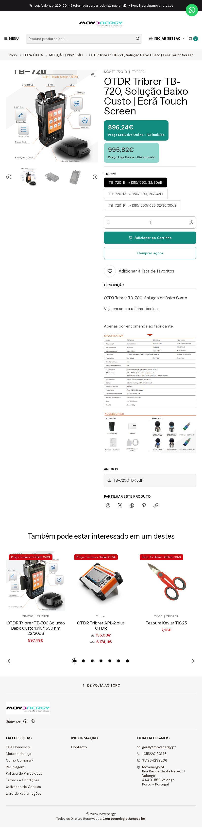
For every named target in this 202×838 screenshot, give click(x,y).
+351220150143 (154, 753)
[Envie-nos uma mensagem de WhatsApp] (192, 10)
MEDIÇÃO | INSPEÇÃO (66, 55)
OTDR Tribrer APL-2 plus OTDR (101, 625)
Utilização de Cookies (23, 786)
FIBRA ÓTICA (33, 55)
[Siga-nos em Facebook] (25, 721)
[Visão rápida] (53, 581)
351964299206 (154, 760)
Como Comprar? (20, 760)
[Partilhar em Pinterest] (144, 505)
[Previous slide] (9, 177)
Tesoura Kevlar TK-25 (166, 622)
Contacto (79, 747)
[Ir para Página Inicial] (101, 23)
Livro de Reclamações (23, 793)
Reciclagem (15, 767)
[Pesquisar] (138, 39)
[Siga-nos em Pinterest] (32, 721)
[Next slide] (94, 177)
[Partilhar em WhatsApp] (132, 505)
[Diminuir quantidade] (108, 222)
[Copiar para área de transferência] (156, 505)
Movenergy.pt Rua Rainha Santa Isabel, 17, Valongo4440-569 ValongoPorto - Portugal (163, 775)
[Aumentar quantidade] (191, 222)
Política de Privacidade (24, 773)
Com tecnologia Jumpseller (123, 819)
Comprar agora (150, 253)
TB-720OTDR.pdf (128, 480)
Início (13, 55)
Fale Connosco (18, 747)
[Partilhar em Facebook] (108, 505)
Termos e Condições (22, 780)
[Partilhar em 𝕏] (120, 505)
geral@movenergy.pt (159, 747)
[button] (74, 661)
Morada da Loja (18, 753)
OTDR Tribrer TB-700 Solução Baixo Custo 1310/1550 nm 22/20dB (36, 628)
